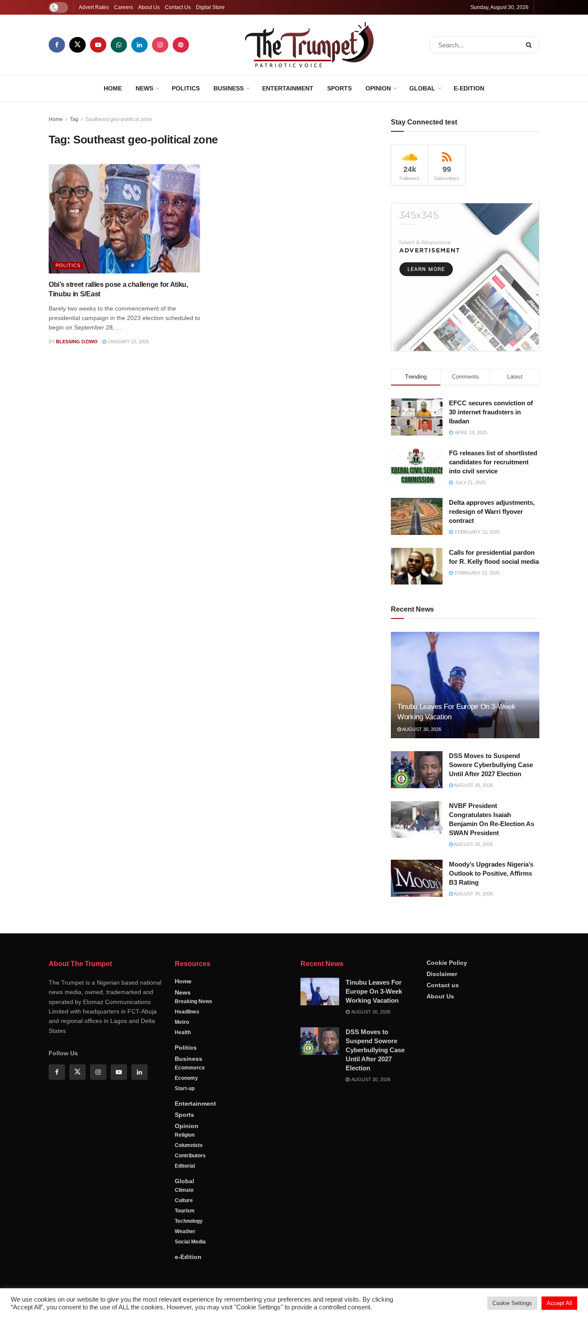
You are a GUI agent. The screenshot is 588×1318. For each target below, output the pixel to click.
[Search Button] (530, 44)
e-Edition (469, 88)
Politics (186, 88)
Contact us (443, 985)
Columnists (189, 1145)
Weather (185, 1231)
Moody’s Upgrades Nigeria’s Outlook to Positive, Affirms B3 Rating (491, 873)
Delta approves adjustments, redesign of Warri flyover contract (492, 511)
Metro (182, 1022)
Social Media (190, 1242)
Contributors (190, 1156)
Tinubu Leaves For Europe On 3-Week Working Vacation (374, 991)
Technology (189, 1221)
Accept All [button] (559, 1303)
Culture (184, 1200)
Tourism (185, 1211)
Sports (339, 88)
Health (183, 1032)
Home (113, 88)
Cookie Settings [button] (512, 1303)
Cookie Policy (447, 962)
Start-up (185, 1088)
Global (422, 88)
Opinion (378, 88)
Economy (186, 1078)
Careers (123, 7)
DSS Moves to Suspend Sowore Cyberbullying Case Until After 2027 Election (491, 764)
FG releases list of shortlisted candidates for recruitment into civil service (493, 462)
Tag (74, 119)
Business (229, 88)
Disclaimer (442, 973)
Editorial (185, 1166)
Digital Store (210, 7)
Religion (185, 1135)
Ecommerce (190, 1068)
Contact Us (178, 7)
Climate (184, 1190)
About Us (149, 7)
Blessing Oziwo (77, 341)
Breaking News (193, 1001)
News (144, 88)
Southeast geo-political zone (118, 119)
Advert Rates (94, 7)
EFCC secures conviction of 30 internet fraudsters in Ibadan (491, 412)
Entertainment (287, 88)
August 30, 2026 (421, 729)
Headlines (187, 1012)
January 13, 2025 (127, 341)
